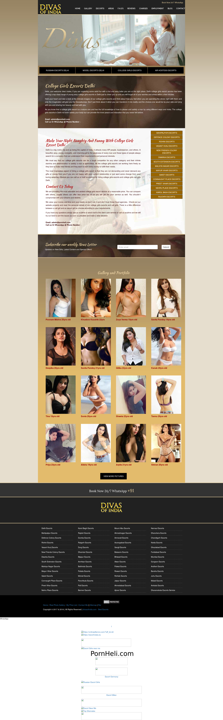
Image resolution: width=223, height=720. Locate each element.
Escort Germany (111, 676)
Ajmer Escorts (120, 590)
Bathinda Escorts (85, 566)
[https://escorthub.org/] (111, 661)
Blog (170, 8)
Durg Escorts (83, 547)
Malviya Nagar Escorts (166, 166)
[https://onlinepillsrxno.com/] (97, 631)
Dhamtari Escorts (85, 552)
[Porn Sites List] (111, 653)
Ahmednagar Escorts (123, 533)
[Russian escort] (90, 681)
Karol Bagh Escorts (166, 192)
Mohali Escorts (84, 576)
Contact (180, 8)
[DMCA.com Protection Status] (111, 601)
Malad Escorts (157, 580)
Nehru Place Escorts (167, 188)
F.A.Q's (121, 8)
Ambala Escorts (157, 585)
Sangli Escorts (120, 547)
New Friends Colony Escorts (166, 151)
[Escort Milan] (111, 689)
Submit (166, 247)
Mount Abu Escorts (122, 528)
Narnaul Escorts (157, 528)
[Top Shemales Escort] (88, 710)
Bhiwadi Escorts (120, 557)
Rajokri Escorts (166, 196)
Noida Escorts (156, 542)
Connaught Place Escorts (166, 179)
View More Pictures (113, 476)
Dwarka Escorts (166, 157)
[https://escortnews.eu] (91, 634)
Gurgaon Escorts (158, 561)
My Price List (71, 605)
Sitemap (93, 605)
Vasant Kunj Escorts (166, 146)
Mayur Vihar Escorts (166, 170)
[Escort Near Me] (88, 708)
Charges (143, 8)
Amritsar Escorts (84, 561)
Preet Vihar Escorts (166, 183)
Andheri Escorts (157, 566)
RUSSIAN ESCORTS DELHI (57, 70)
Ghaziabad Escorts (158, 547)
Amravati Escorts (121, 537)
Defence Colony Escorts (167, 137)
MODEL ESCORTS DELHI (93, 70)
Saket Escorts (166, 174)
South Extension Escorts (167, 161)
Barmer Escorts (84, 590)
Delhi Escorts (47, 528)
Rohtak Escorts (120, 576)
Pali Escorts (83, 585)
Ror (99, 605)
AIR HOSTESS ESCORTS (165, 70)
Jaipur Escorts (120, 580)
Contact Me (83, 605)
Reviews (131, 8)
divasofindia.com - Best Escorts (95, 609)
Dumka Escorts (84, 537)
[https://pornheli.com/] (106, 642)
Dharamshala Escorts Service (163, 590)
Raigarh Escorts (84, 542)
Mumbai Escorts (157, 557)
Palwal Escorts (120, 566)
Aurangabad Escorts (122, 542)
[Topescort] (111, 702)
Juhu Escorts (156, 576)
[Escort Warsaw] (111, 716)
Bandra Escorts (157, 571)
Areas (111, 8)
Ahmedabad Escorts (122, 585)
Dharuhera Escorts (158, 533)
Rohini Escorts (166, 141)
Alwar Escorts (120, 561)
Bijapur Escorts (84, 557)
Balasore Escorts (121, 552)
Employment (158, 8)
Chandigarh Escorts (159, 537)
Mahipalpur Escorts (166, 133)
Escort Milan (111, 695)
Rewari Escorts (120, 571)
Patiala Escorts (84, 571)
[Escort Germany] (111, 671)
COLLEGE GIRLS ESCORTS (129, 70)
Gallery (88, 8)
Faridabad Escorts (158, 552)
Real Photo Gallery (57, 605)
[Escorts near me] (90, 648)
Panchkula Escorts (85, 580)
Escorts (100, 8)
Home (77, 8)
